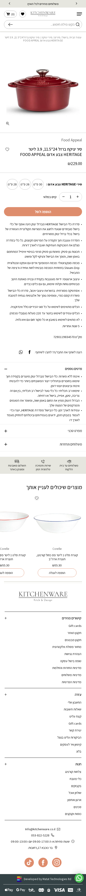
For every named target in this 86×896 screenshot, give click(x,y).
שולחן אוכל (75, 793)
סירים (57, 37)
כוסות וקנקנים (73, 814)
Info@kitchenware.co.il (40, 829)
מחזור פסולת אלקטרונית (66, 647)
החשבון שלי (74, 702)
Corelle (57, 549)
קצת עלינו (75, 716)
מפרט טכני (75, 430)
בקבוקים (76, 786)
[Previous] (76, 4)
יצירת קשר (75, 730)
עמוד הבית (75, 37)
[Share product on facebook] (29, 352)
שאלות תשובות (72, 709)
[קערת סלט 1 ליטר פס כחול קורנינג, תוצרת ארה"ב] (57, 518)
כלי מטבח (75, 779)
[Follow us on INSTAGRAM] (57, 862)
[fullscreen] (7, 123)
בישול (65, 37)
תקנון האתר (74, 633)
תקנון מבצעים (73, 640)
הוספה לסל (43, 211)
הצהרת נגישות (72, 654)
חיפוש (11, 24)
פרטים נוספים (73, 368)
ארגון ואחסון (74, 800)
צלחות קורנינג (73, 772)
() (13, 14)
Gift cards (75, 626)
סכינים (77, 807)
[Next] (9, 4)
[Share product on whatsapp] (21, 352)
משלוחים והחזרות (71, 444)
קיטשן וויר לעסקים (70, 744)
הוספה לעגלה (57, 573)
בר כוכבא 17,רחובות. (40, 847)
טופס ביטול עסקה (70, 661)
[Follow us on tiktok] (29, 862)
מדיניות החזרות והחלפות (66, 668)
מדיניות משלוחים (71, 675)
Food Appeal (71, 139)
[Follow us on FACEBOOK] (43, 862)
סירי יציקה (46, 37)
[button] (7, 149)
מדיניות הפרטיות (71, 682)
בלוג (78, 751)
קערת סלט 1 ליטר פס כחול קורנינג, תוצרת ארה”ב (57, 557)
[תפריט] (79, 14)
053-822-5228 (40, 835)
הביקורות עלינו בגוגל (69, 737)
